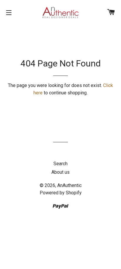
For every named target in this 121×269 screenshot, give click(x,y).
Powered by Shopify (61, 193)
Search (60, 163)
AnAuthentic (69, 185)
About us (60, 172)
